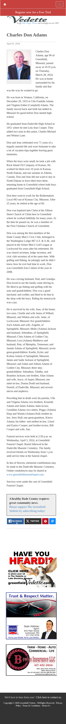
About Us (46, 706)
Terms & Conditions (31, 706)
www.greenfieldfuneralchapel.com (25, 474)
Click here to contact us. (49, 697)
